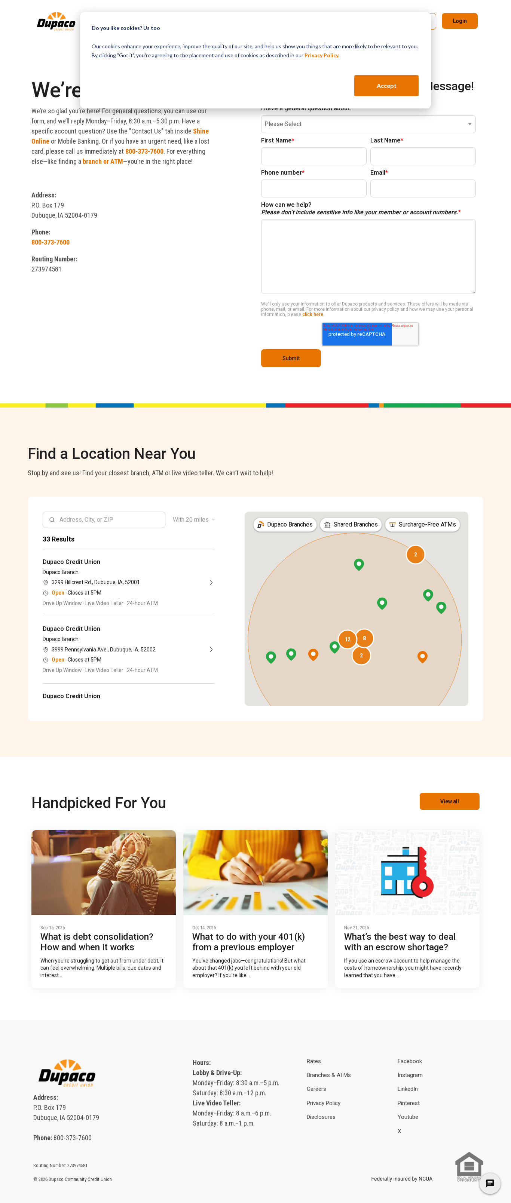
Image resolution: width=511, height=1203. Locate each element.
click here (312, 314)
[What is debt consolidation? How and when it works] (103, 872)
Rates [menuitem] (314, 1061)
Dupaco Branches (290, 524)
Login (460, 21)
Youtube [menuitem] (408, 1117)
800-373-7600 (144, 151)
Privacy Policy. (322, 55)
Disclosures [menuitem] (321, 1117)
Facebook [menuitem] (410, 1061)
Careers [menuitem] (316, 1089)
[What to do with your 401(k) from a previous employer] (255, 872)
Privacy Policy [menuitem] (323, 1103)
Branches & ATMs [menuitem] (329, 1075)
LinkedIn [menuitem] (408, 1089)
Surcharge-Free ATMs (427, 524)
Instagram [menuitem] (410, 1075)
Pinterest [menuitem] (409, 1103)
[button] (347, 639)
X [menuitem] (399, 1131)
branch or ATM (103, 161)
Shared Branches (356, 524)
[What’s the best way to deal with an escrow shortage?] (407, 872)
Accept (387, 85)
